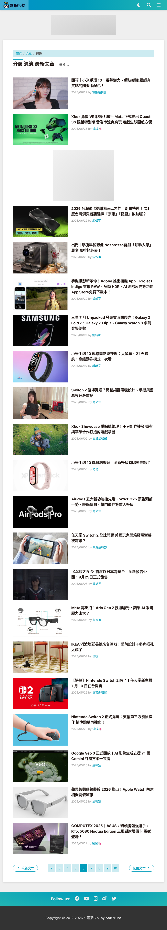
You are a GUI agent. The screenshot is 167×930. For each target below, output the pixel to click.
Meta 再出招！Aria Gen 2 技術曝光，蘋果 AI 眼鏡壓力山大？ (112, 610)
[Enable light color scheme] (139, 5)
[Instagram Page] (96, 898)
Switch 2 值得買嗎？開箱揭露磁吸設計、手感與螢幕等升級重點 (112, 393)
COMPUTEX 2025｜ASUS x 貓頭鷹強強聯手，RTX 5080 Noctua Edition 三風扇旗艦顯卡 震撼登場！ (111, 831)
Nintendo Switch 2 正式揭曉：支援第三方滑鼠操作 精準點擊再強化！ (111, 719)
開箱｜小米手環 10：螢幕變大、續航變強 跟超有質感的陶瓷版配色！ (111, 83)
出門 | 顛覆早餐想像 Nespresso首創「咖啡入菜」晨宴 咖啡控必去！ (112, 248)
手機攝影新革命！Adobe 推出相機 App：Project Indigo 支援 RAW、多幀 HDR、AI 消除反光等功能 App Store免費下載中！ (112, 286)
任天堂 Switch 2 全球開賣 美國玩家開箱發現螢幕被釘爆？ (111, 538)
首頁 (19, 53)
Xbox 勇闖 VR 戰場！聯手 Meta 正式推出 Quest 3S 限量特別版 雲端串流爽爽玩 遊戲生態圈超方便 (111, 119)
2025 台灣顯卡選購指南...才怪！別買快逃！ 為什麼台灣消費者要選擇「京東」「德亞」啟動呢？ (111, 211)
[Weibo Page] (104, 898)
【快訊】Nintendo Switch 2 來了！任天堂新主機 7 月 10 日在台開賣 (111, 683)
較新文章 (27, 868)
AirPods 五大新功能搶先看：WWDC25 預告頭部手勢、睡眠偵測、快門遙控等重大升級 (112, 502)
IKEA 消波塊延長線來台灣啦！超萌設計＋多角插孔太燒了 (112, 647)
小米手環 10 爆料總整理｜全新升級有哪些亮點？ (111, 463)
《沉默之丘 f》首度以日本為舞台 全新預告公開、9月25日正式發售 (109, 574)
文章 (29, 53)
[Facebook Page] (77, 898)
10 (115, 868)
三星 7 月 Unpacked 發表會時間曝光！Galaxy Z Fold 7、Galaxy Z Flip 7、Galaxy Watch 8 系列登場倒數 (111, 323)
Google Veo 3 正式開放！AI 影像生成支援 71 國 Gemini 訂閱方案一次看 (110, 756)
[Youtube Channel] (86, 898)
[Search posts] (149, 5)
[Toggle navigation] (159, 5)
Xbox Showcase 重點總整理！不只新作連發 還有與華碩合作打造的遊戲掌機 (112, 429)
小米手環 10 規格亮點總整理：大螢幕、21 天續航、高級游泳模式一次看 (109, 356)
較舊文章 (140, 868)
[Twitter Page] (113, 898)
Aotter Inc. (114, 918)
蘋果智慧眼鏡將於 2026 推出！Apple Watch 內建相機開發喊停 (112, 792)
